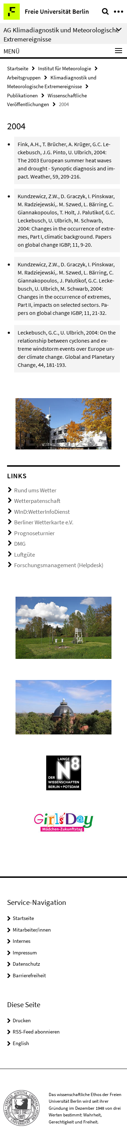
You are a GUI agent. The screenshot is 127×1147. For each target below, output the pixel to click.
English (21, 1043)
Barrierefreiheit (29, 975)
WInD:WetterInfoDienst (42, 512)
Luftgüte (24, 554)
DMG (19, 543)
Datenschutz (26, 963)
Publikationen (22, 95)
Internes (21, 941)
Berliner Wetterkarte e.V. (43, 522)
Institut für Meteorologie (64, 68)
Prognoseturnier (34, 533)
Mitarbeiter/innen (32, 929)
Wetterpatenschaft (37, 501)
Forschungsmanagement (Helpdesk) (58, 565)
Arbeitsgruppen (24, 77)
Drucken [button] (22, 1020)
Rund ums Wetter (35, 490)
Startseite (17, 68)
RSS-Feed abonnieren (36, 1031)
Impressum (25, 952)
